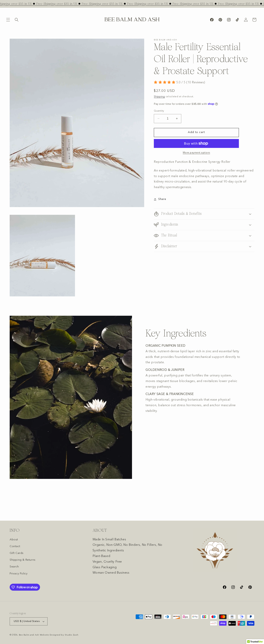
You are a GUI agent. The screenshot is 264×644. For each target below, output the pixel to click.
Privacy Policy (18, 573)
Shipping (159, 97)
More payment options (196, 153)
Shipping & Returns (23, 560)
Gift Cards (17, 553)
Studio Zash (71, 635)
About (14, 539)
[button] (8, 19)
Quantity (159, 111)
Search (14, 567)
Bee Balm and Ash (29, 635)
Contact (15, 546)
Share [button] (162, 199)
